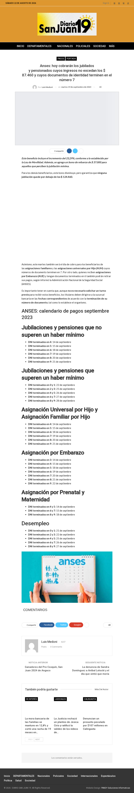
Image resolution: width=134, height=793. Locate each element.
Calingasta (90, 699)
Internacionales (89, 776)
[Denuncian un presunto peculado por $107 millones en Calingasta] (96, 706)
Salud (18, 780)
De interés (31, 699)
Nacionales (65, 46)
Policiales (83, 46)
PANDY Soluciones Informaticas (115, 788)
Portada (71, 59)
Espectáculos (108, 776)
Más (112, 46)
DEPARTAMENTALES (39, 46)
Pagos (61, 59)
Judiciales (60, 699)
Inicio (20, 46)
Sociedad (99, 46)
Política (8, 780)
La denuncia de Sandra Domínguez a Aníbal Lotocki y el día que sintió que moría (90, 670)
